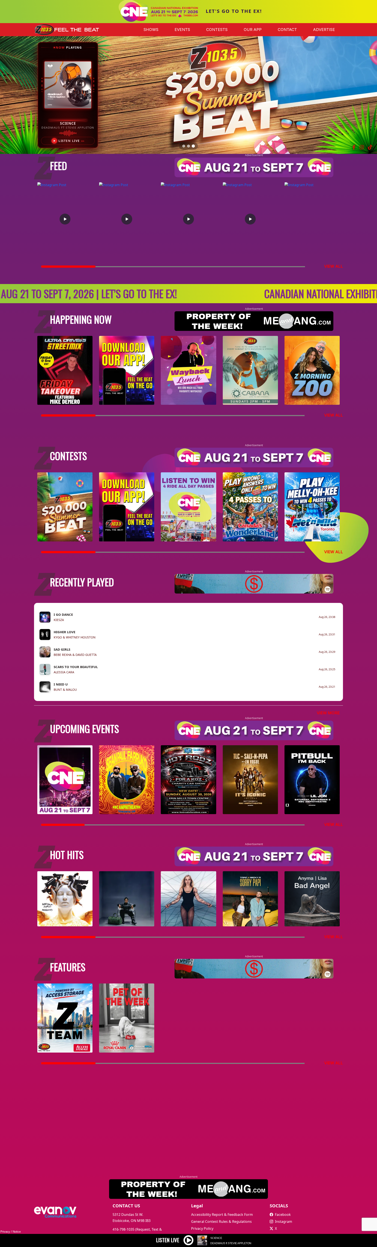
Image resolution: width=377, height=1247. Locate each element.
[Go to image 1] (183, 145)
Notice (17, 1231)
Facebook (283, 1214)
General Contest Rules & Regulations (221, 1221)
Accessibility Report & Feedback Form (222, 1214)
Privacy (5, 1231)
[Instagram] (362, 147)
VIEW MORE (328, 713)
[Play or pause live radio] (188, 1243)
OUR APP (253, 29)
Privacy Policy (202, 1228)
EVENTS (182, 29)
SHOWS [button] (151, 29)
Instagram (283, 1221)
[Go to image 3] (193, 146)
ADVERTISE (324, 29)
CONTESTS (217, 29)
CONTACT (287, 29)
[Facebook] (354, 147)
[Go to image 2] (188, 146)
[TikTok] (370, 147)
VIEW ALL (333, 266)
